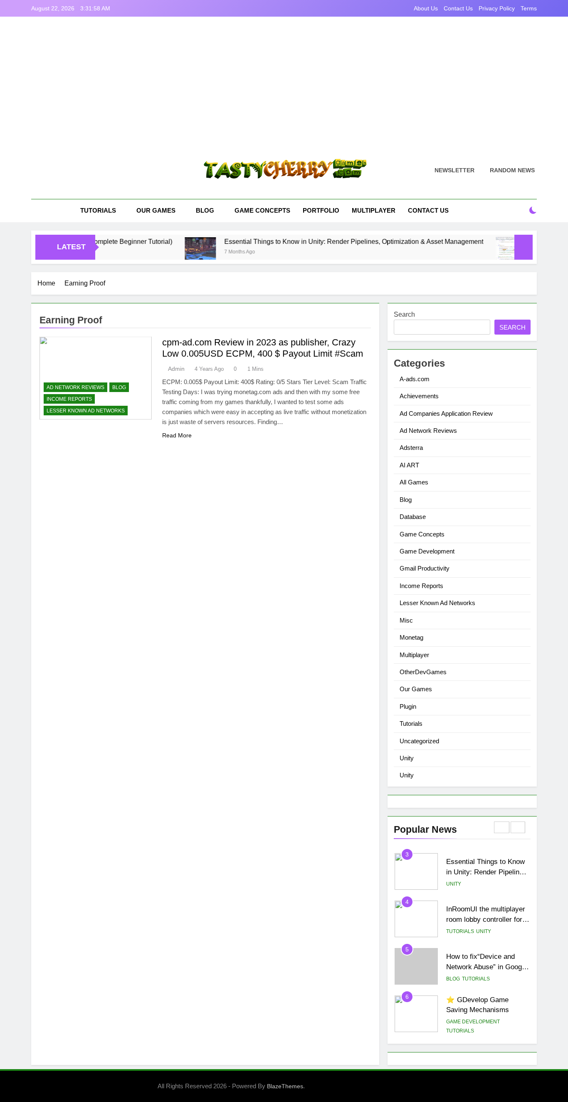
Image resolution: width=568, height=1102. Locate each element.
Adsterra (411, 447)
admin (176, 368)
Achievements (419, 396)
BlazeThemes (285, 1086)
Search (404, 314)
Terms (529, 8)
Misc (406, 620)
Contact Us (458, 8)
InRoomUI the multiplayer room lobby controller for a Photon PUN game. (487, 919)
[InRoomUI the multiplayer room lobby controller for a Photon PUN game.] (489, 252)
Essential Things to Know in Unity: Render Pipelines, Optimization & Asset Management (331, 241)
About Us (426, 8)
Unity (407, 758)
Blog (205, 210)
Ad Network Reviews (75, 387)
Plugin (408, 706)
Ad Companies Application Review (446, 413)
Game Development (427, 551)
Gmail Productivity (424, 568)
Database (413, 516)
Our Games (155, 210)
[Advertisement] (284, 93)
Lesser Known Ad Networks (86, 411)
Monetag (411, 637)
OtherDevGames (423, 671)
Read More (177, 435)
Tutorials (98, 210)
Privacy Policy (497, 8)
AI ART (409, 465)
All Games (414, 482)
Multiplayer (373, 210)
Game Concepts (262, 210)
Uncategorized (419, 741)
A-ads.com (415, 378)
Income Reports (69, 399)
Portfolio (321, 210)
